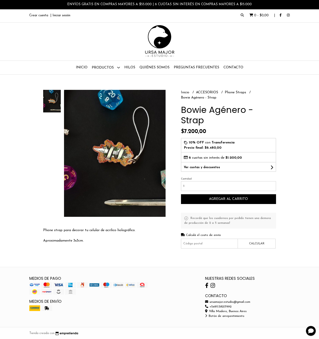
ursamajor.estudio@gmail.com (229, 302)
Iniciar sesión (61, 15)
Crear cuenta (38, 15)
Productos (103, 67)
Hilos (129, 67)
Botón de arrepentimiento (225, 316)
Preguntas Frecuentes (196, 67)
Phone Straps (236, 92)
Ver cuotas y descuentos (202, 167)
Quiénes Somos (154, 67)
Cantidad (186, 179)
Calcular (256, 243)
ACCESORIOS (207, 92)
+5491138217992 (220, 306)
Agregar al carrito (228, 199)
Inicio (81, 67)
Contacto (233, 67)
